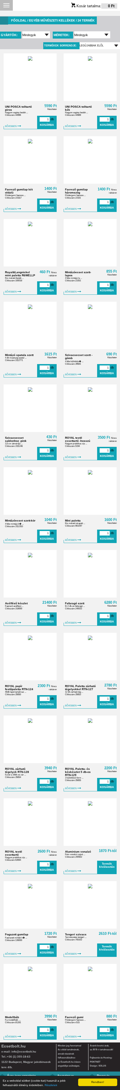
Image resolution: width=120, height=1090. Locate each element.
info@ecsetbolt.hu (23, 1051)
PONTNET (95, 1062)
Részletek (51, 1085)
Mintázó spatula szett (19, 355)
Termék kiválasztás (107, 865)
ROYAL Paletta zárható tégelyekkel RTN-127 (80, 688)
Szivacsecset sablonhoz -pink (16, 439)
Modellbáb (12, 1017)
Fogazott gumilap (16, 934)
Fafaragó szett (74, 603)
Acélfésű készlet (16, 603)
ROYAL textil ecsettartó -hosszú (77, 439)
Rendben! (97, 1082)
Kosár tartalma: (94, 6)
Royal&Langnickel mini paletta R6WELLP (20, 274)
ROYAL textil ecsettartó (13, 853)
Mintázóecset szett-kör (20, 520)
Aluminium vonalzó (78, 851)
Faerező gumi (74, 1017)
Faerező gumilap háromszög (76, 191)
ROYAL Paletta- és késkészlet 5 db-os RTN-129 (78, 772)
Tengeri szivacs (76, 934)
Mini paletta (73, 520)
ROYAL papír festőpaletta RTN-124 (19, 688)
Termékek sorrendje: (60, 45)
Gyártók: (9, 35)
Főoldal (19, 20)
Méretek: (62, 35)
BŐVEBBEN (11, 126)
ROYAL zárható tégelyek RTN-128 (17, 770)
